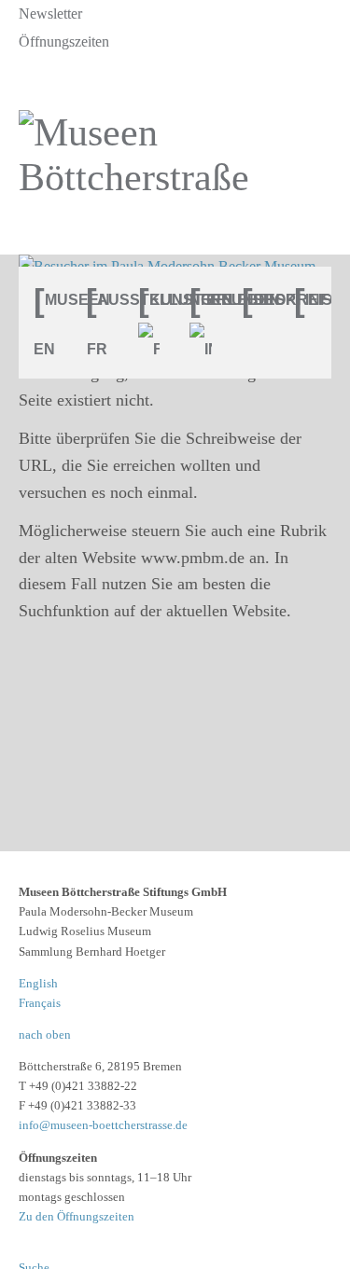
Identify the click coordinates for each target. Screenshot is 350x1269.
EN (44, 349)
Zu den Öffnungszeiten (76, 1216)
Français (40, 1003)
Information (312, 300)
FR (97, 349)
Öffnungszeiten (64, 41)
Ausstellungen (104, 300)
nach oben (45, 1034)
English (38, 983)
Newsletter (50, 13)
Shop (260, 300)
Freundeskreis (208, 300)
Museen (52, 300)
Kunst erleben (156, 300)
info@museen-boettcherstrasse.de (103, 1125)
